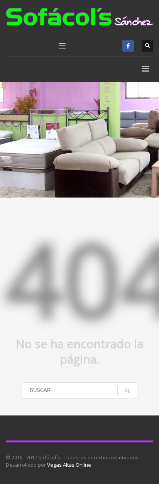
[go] (127, 391)
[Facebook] (128, 46)
